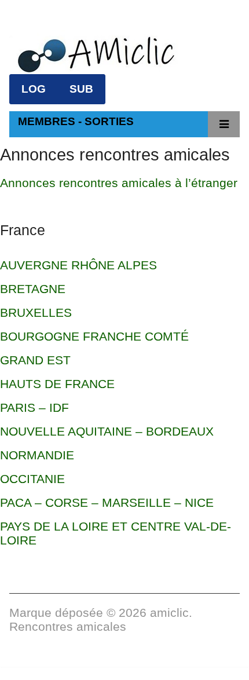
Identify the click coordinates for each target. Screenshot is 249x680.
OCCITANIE (32, 478)
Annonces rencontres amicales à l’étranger (118, 182)
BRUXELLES (36, 312)
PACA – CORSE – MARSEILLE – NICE (107, 502)
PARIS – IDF (34, 407)
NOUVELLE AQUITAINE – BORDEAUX (107, 431)
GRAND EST (35, 360)
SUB (81, 89)
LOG (33, 89)
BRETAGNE (32, 288)
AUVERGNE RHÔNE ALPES (78, 265)
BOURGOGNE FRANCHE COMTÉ (94, 336)
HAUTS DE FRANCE (57, 383)
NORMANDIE (37, 455)
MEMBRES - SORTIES (76, 121)
